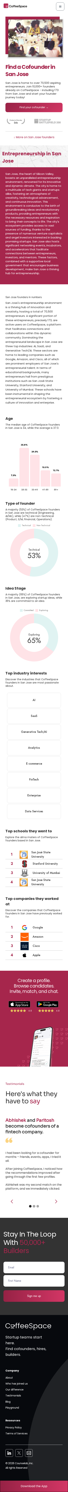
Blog (8, 1401)
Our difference (14, 1389)
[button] (60, 6)
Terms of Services (16, 1433)
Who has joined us (16, 1383)
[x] (19, 1453)
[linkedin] (9, 1453)
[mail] (29, 1453)
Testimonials (13, 1395)
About (9, 1377)
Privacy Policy (13, 1427)
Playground (12, 1407)
